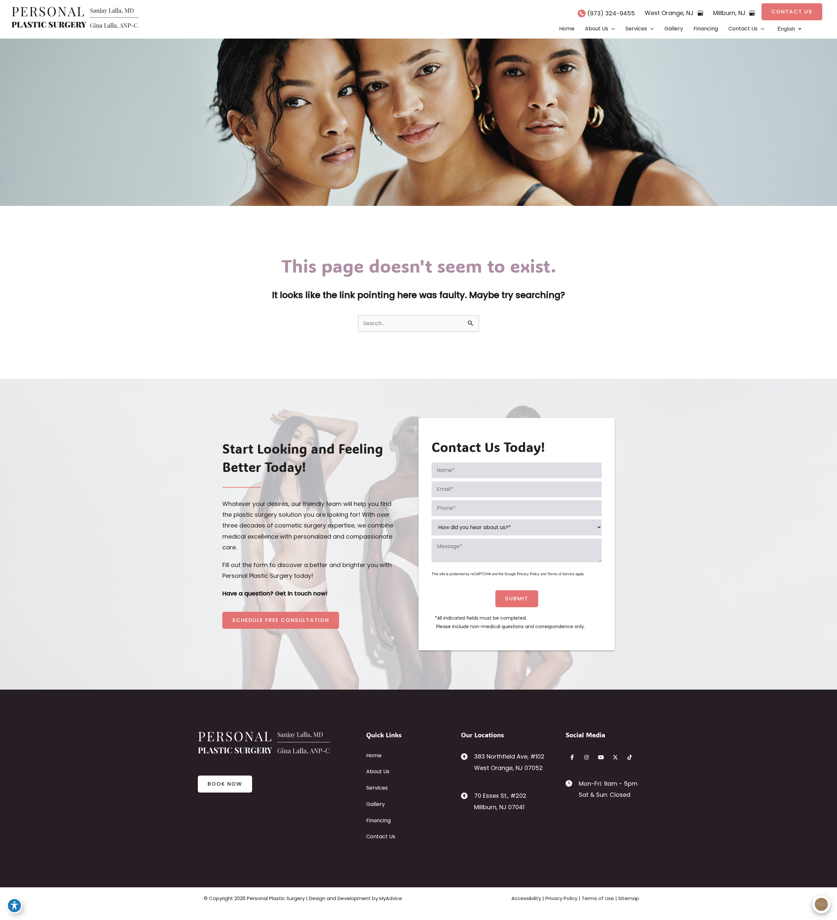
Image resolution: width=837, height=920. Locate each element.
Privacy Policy (528, 573)
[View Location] (467, 756)
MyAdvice (390, 898)
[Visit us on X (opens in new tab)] (615, 757)
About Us (377, 771)
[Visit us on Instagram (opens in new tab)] (586, 757)
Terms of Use (598, 898)
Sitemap (628, 898)
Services (377, 788)
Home (374, 755)
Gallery (375, 804)
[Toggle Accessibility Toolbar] (14, 905)
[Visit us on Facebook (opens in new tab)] (572, 757)
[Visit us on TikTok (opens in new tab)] (629, 757)
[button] (791, 11)
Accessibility (526, 898)
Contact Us (380, 836)
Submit (516, 598)
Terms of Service (560, 573)
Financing (378, 820)
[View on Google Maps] (700, 13)
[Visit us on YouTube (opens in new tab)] (600, 757)
